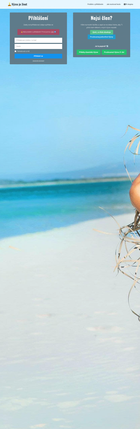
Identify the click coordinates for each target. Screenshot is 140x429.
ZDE (52, 32)
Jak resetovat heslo (114, 4)
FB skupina (129, 4)
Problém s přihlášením (95, 4)
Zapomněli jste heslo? (38, 60)
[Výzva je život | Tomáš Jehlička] (17, 4)
